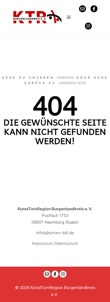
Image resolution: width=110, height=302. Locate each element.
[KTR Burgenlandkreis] (37, 17)
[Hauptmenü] (69, 17)
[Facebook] (94, 8)
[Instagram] (88, 26)
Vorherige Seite (72, 82)
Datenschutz (66, 243)
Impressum (42, 243)
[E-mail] (82, 8)
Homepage (65, 77)
